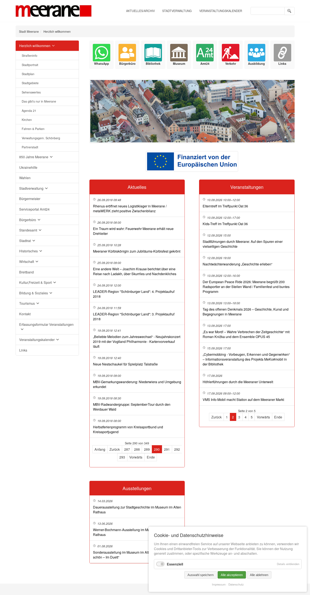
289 (147, 449)
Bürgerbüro (27, 219)
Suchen (289, 11)
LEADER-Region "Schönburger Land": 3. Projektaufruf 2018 (133, 316)
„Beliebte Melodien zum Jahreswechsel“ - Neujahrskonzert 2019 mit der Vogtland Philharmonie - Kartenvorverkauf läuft (136, 341)
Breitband (26, 272)
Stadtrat (25, 240)
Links (23, 350)
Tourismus (27, 303)
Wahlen (25, 177)
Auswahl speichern (200, 575)
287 (127, 449)
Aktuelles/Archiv (140, 11)
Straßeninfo (29, 55)
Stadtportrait (30, 65)
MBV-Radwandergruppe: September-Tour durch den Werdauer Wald (131, 407)
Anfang (99, 449)
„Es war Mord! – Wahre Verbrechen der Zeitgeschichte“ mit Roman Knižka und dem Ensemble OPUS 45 (246, 334)
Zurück (114, 449)
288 (137, 449)
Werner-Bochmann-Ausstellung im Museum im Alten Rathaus (132, 532)
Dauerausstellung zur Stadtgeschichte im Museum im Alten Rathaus (137, 509)
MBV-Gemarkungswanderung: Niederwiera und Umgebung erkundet (137, 384)
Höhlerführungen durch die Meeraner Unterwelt (238, 381)
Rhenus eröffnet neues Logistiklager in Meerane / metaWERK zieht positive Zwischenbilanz (130, 208)
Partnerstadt (30, 147)
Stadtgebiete (30, 83)
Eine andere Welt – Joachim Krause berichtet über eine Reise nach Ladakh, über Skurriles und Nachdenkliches (134, 271)
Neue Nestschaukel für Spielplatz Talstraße (125, 364)
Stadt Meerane (29, 31)
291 (167, 449)
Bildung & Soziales (33, 293)
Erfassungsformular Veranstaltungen (46, 324)
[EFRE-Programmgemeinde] (192, 161)
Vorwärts (135, 457)
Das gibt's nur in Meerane (39, 101)
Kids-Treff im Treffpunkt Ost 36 (225, 223)
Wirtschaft (26, 261)
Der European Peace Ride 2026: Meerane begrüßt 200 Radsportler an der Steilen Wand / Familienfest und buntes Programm (246, 286)
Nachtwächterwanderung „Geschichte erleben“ (237, 264)
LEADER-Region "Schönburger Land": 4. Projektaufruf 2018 (133, 294)
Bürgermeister (29, 198)
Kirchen (27, 120)
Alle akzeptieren (232, 575)
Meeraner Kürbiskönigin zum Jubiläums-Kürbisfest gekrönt (136, 251)
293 (122, 457)
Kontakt (25, 313)
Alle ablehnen (259, 575)
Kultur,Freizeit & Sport (35, 282)
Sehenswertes (31, 92)
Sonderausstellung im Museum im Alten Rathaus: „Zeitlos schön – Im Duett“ (136, 555)
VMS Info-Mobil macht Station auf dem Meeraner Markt (243, 399)
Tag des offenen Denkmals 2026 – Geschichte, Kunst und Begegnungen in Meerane (245, 311)
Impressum (219, 584)
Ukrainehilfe (28, 167)
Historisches (28, 251)
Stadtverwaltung (177, 11)
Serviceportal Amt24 (34, 209)
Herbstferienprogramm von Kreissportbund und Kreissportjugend (128, 429)
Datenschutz (236, 584)
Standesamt (28, 230)
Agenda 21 (29, 110)
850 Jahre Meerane (33, 156)
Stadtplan (28, 74)
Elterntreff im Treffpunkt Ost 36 (225, 206)
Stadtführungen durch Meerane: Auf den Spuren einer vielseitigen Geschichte (243, 244)
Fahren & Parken (33, 129)
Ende (151, 457)
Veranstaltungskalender (220, 11)
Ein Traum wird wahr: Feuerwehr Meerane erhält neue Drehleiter (133, 231)
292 (177, 449)
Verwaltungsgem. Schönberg (41, 138)
